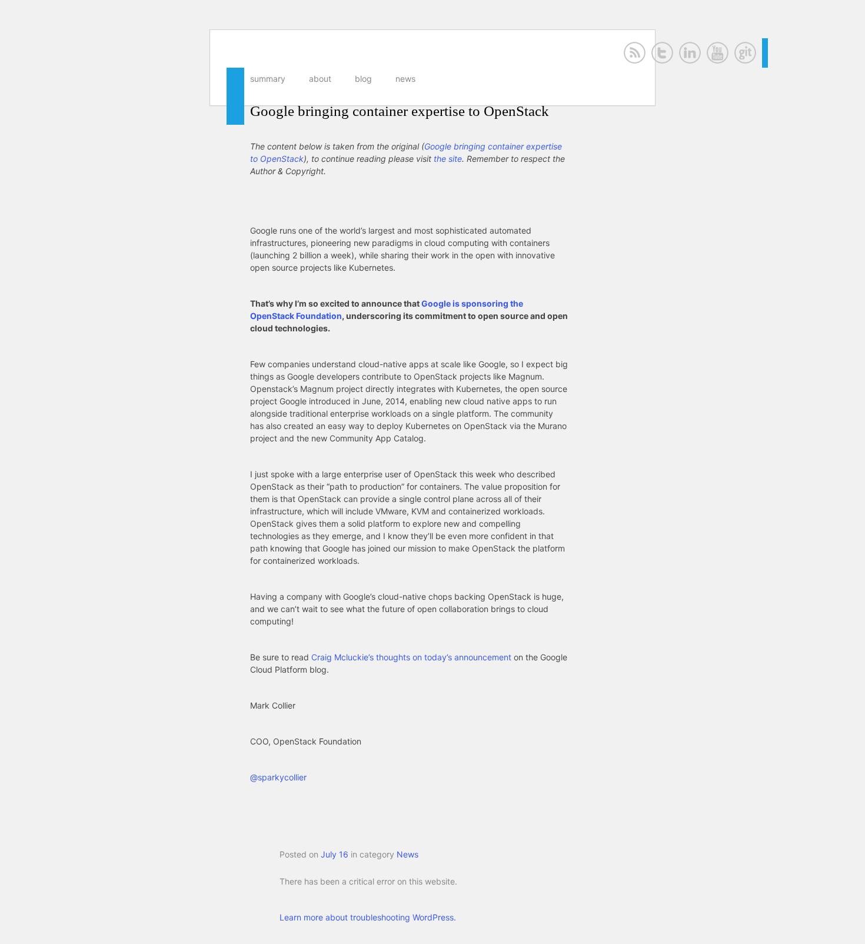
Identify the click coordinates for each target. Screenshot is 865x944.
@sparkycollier (278, 777)
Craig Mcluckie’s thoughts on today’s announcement (411, 657)
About (320, 79)
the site (448, 159)
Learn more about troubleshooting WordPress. (368, 917)
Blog (363, 79)
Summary (267, 79)
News (405, 79)
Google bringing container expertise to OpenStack (399, 111)
